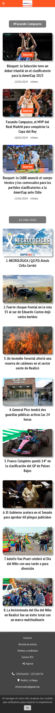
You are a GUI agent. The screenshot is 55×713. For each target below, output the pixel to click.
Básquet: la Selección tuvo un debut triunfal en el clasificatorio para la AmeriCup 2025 (27, 70)
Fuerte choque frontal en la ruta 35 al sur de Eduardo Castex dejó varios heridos (28, 312)
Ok (27, 707)
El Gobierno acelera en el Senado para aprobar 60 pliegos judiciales (28, 515)
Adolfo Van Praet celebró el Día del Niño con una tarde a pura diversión (29, 563)
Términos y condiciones (27, 650)
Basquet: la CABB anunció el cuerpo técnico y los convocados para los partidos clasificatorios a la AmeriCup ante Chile (27, 185)
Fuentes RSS (27, 657)
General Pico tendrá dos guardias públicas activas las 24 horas (27, 414)
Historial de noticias (27, 644)
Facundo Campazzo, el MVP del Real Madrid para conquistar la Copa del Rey (27, 126)
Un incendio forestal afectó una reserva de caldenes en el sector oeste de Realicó (28, 363)
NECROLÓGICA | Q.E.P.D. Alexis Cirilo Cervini (29, 263)
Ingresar (29, 663)
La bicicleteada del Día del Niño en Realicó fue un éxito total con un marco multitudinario (28, 614)
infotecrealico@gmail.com (27, 686)
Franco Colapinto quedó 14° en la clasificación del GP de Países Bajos (28, 465)
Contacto (27, 638)
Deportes (27, 54)
